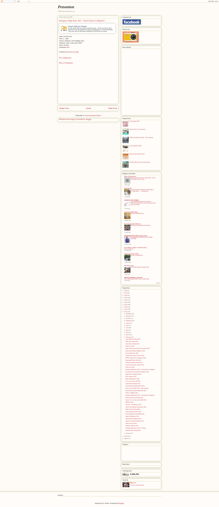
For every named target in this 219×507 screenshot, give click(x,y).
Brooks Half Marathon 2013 (137, 154)
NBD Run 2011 (129, 402)
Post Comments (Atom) (93, 115)
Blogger (121, 503)
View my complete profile (137, 485)
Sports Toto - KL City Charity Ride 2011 (136, 400)
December (129, 313)
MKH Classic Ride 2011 (131, 341)
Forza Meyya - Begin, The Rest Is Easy (135, 247)
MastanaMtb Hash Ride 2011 (133, 360)
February (128, 337)
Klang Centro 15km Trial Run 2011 (134, 355)
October (128, 318)
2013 (125, 307)
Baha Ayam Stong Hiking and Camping (140, 225)
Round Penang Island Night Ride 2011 (135, 390)
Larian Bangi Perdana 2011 (132, 339)
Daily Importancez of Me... (131, 254)
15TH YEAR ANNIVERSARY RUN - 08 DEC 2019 (136, 279)
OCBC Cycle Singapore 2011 (133, 374)
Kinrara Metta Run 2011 (131, 353)
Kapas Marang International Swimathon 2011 (137, 348)
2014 (125, 304)
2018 (125, 295)
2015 (125, 302)
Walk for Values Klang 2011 (132, 409)
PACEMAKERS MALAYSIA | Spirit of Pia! (135, 235)
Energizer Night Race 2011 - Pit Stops (135, 428)
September (129, 320)
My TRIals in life (129, 265)
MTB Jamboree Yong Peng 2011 (134, 397)
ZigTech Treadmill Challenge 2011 (134, 421)
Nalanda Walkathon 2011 (132, 416)
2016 (125, 300)
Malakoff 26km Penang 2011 (133, 430)
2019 (125, 293)
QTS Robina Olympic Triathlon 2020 (140, 267)
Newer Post (64, 108)
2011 (125, 311)
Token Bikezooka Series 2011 (133, 411)
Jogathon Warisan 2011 (131, 425)
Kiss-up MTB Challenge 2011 (133, 418)
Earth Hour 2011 (129, 346)
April (127, 332)
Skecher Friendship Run (137, 255)
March (128, 334)
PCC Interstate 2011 (130, 376)
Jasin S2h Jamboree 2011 (132, 343)
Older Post (112, 108)
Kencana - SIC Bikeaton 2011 (133, 404)
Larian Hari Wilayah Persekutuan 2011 (135, 407)
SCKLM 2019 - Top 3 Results (137, 129)
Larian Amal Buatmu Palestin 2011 (134, 365)
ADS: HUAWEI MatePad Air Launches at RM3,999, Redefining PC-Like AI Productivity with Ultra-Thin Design (143, 203)
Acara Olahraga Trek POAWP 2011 (134, 414)
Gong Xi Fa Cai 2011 (131, 423)
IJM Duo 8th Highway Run (137, 213)
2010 (125, 436)
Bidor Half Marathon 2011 (132, 379)
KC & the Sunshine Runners (132, 224)
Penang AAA (128, 188)
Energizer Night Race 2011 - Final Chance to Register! (140, 369)
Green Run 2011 (129, 367)
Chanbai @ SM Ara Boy (131, 212)
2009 (125, 438)
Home (88, 108)
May (127, 330)
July (127, 325)
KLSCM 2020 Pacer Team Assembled (140, 162)
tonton (134, 482)
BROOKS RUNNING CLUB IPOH (133, 277)
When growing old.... (129, 249)
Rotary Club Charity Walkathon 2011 (135, 351)
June (127, 327)
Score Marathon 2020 (135, 145)
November (129, 316)
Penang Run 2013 (134, 121)
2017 (125, 297)
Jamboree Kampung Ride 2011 (133, 362)
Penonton (66, 7)
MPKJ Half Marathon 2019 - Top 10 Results (141, 137)
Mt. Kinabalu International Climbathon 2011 (137, 371)
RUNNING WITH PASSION (131, 200)
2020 (125, 290)
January (128, 433)
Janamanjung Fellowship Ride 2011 (135, 386)
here (67, 47)
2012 (125, 309)
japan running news (130, 176)
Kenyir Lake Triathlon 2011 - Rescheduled (136, 388)
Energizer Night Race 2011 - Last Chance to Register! (140, 395)
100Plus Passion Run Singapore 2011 (135, 358)
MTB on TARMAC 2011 (131, 393)
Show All (158, 282)
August (128, 323)
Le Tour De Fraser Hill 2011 (132, 381)
